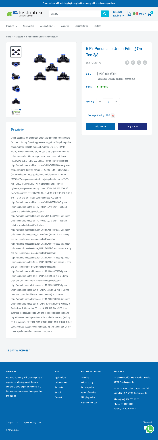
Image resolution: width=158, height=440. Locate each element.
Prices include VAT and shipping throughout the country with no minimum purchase (79, 3)
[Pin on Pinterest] (133, 62)
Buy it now (132, 126)
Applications (28, 26)
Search (58, 392)
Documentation (81, 26)
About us (65, 26)
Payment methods (89, 402)
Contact (97, 26)
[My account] (129, 14)
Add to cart (100, 126)
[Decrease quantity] (100, 101)
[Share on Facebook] (127, 62)
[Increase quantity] (116, 101)
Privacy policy (87, 387)
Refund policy (87, 382)
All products (18, 36)
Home (8, 36)
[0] (149, 14)
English (10, 422)
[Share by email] (145, 62)
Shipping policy (88, 397)
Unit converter (61, 382)
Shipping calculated (116, 78)
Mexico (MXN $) (30, 422)
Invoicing (85, 377)
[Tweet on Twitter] (139, 62)
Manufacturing (46, 26)
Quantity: (90, 101)
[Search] (105, 13)
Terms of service (88, 392)
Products (10, 26)
